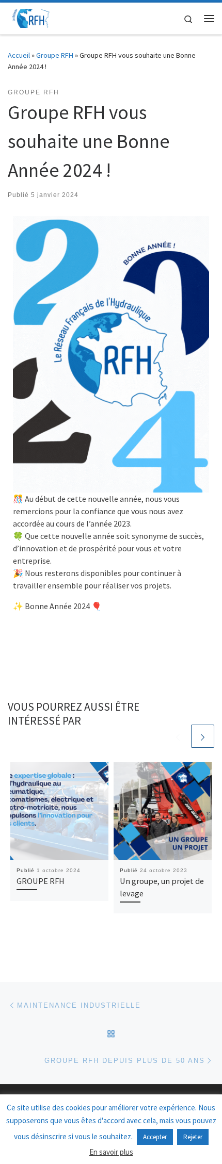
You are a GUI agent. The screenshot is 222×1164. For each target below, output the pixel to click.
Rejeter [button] (192, 1137)
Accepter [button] (155, 1137)
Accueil (19, 55)
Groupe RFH (54, 55)
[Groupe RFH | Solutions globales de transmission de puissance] (31, 17)
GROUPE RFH (41, 881)
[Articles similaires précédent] (177, 736)
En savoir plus (111, 1152)
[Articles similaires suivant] (202, 736)
